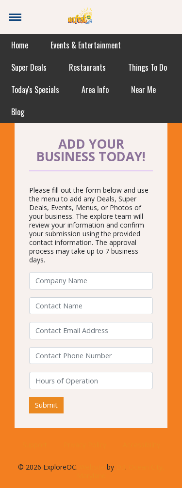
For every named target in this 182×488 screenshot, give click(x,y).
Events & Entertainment (85, 45)
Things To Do (147, 67)
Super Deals (29, 67)
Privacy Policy (85, 444)
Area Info (95, 89)
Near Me (143, 89)
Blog (17, 112)
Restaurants (87, 67)
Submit (46, 405)
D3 (120, 467)
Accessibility (141, 444)
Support (34, 444)
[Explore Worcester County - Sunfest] (80, 16)
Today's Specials (35, 89)
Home (19, 45)
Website (92, 467)
